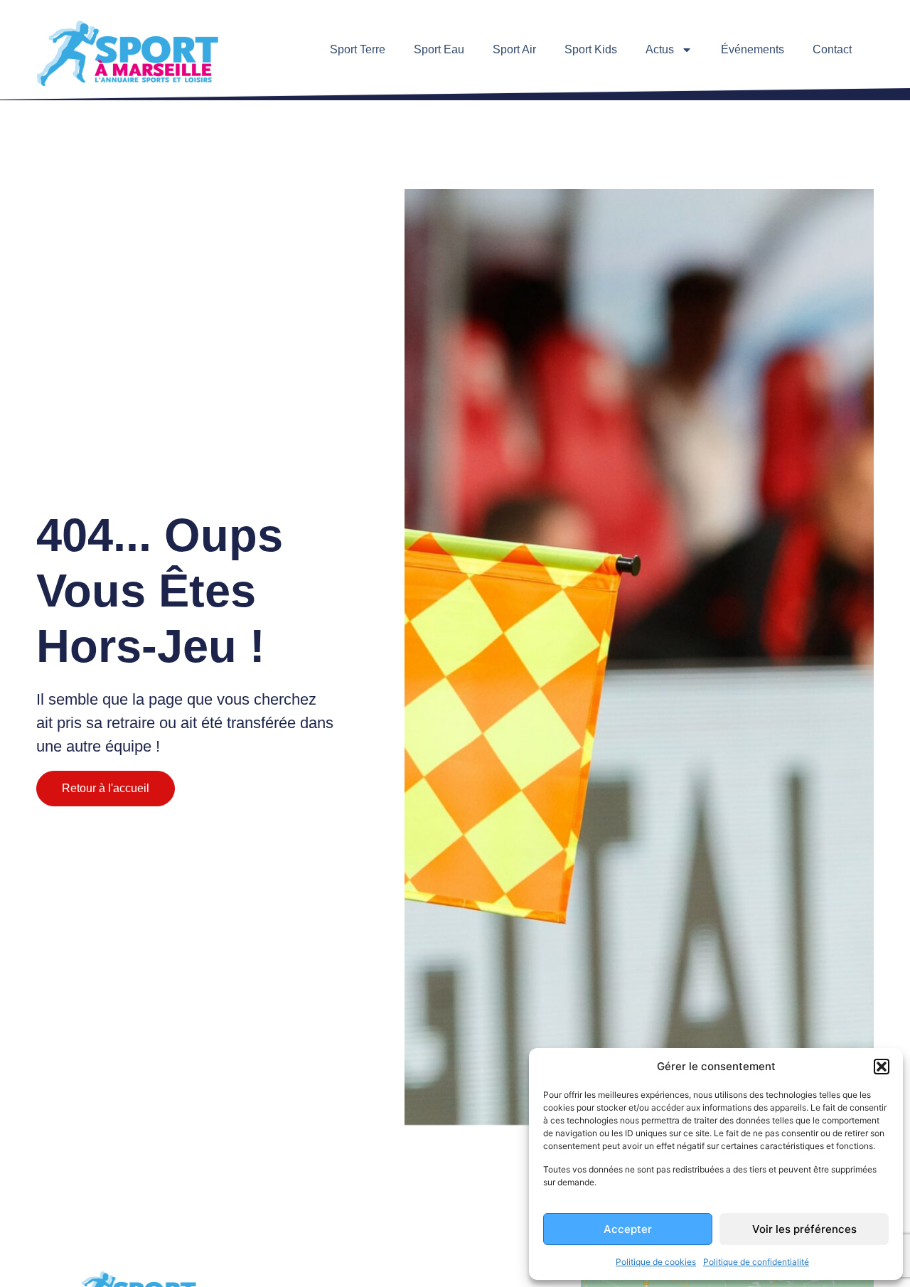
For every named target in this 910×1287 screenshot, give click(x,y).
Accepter (628, 1229)
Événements (752, 49)
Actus (660, 49)
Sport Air (514, 49)
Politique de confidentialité (756, 1261)
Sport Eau (439, 49)
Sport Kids (590, 49)
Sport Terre (357, 49)
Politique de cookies (656, 1261)
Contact (832, 49)
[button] (881, 1066)
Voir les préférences (804, 1229)
